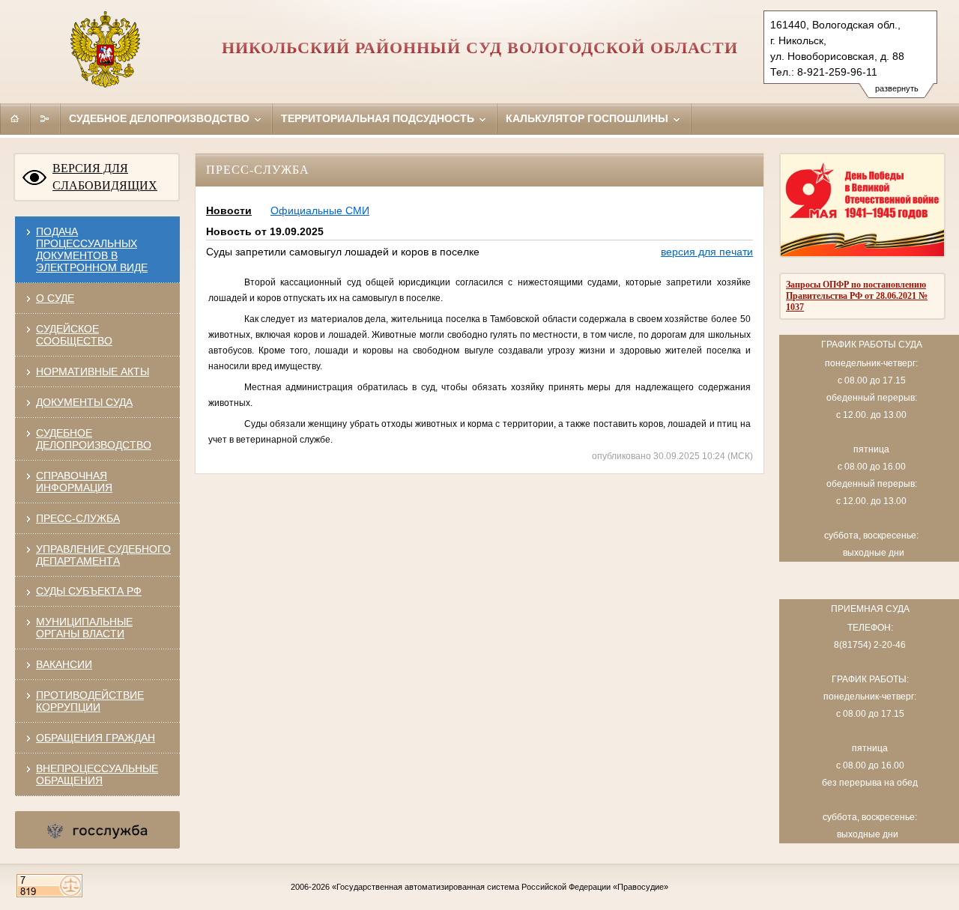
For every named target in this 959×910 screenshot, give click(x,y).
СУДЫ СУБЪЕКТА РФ (89, 591)
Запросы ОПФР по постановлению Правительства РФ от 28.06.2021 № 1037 (857, 295)
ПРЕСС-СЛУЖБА (78, 518)
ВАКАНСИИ (64, 664)
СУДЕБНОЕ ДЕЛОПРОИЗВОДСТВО (93, 439)
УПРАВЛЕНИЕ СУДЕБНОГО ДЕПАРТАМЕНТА (103, 555)
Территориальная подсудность (379, 118)
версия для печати (707, 252)
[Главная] (15, 118)
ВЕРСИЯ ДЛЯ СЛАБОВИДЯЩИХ (104, 177)
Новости (229, 210)
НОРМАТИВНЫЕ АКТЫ (92, 371)
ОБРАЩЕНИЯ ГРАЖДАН (95, 738)
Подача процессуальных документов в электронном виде (92, 249)
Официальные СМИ (319, 210)
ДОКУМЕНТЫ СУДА (84, 402)
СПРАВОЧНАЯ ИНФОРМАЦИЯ (74, 482)
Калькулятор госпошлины (588, 118)
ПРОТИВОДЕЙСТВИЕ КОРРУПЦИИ (90, 701)
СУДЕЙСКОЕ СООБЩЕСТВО (74, 335)
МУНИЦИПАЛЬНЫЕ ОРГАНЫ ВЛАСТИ (84, 628)
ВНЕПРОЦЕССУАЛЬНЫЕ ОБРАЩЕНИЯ (97, 774)
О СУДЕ (55, 298)
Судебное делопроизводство (160, 118)
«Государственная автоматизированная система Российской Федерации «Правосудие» (500, 886)
